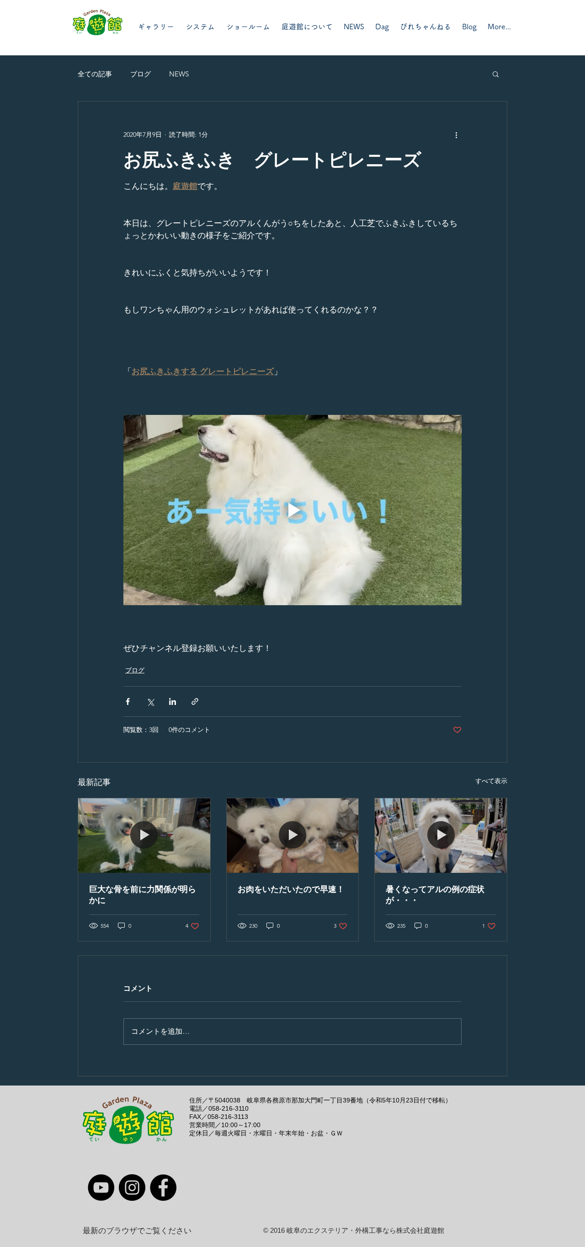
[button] (495, 73)
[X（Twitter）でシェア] (150, 701)
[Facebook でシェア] (127, 701)
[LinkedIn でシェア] (172, 701)
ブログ (140, 74)
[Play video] (292, 510)
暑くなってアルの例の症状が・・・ (435, 895)
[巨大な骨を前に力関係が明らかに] (144, 835)
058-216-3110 (228, 1108)
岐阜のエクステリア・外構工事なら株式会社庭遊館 (365, 1230)
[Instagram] (132, 1187)
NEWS (179, 74)
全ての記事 (95, 74)
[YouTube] (101, 1187)
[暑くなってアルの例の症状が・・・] (441, 835)
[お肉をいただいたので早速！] (293, 835)
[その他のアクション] (456, 134)
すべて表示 (491, 781)
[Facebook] (163, 1187)
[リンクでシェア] (195, 701)
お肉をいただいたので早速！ (291, 889)
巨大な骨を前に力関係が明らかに (142, 895)
